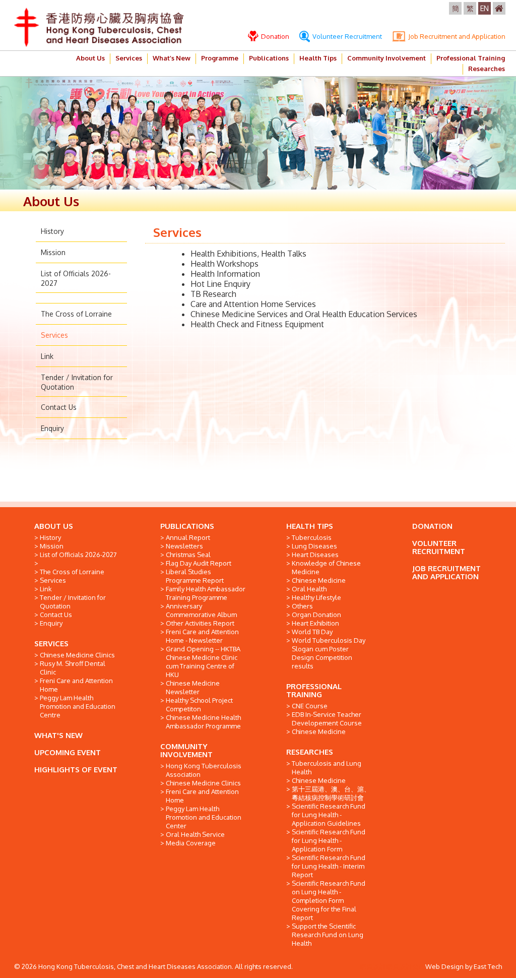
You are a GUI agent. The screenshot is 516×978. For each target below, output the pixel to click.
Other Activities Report (200, 623)
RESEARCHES (309, 752)
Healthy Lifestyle (316, 597)
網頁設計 (373, 966)
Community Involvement (386, 58)
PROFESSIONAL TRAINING (314, 690)
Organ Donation (316, 614)
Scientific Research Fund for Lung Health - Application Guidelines (328, 814)
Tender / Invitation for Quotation (73, 601)
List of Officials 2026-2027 (78, 555)
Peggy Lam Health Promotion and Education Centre (77, 706)
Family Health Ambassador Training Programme (205, 593)
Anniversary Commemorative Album (201, 610)
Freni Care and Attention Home (76, 685)
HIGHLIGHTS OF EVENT (75, 769)
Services (128, 58)
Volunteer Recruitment (346, 36)
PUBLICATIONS (187, 526)
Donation (274, 36)
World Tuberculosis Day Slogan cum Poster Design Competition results (328, 653)
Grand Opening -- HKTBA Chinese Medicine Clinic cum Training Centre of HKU (203, 662)
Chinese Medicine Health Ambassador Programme (203, 721)
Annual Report (188, 537)
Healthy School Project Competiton (199, 704)
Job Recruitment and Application (456, 36)
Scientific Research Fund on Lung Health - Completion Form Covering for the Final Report (328, 900)
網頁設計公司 (405, 966)
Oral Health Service (195, 834)
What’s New (171, 58)
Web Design (444, 966)
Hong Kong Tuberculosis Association (203, 770)
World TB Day (312, 632)
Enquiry (52, 428)
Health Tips (318, 58)
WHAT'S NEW (58, 735)
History (52, 231)
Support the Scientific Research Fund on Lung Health (327, 934)
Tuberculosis (312, 537)
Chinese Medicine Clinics (77, 655)
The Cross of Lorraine (76, 314)
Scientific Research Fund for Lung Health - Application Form (328, 840)
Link (47, 356)
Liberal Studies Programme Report (195, 576)
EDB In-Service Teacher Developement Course (327, 718)
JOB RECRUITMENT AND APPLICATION (446, 572)
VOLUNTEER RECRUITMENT (438, 547)
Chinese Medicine (319, 580)
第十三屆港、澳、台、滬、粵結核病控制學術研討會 (331, 793)
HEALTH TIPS (309, 526)
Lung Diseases (314, 546)
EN (484, 8)
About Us (90, 58)
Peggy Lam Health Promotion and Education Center (203, 817)
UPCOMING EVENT (67, 752)
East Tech (488, 966)
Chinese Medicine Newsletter (193, 687)
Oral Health (309, 589)
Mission (53, 252)
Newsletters (184, 546)
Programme (219, 58)
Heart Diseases (315, 555)
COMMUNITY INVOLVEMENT (186, 750)
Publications (269, 58)
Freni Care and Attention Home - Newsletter (202, 636)
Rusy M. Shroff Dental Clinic (72, 667)
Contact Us (59, 407)
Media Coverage (191, 843)
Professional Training (470, 58)
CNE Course (310, 706)
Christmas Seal (188, 555)
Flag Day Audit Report (198, 563)
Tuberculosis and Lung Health (326, 767)
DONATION (432, 526)
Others (302, 606)
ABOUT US (53, 526)
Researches (486, 69)
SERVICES (51, 643)
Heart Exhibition (315, 623)
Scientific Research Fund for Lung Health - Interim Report (328, 866)
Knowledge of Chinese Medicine (326, 567)
